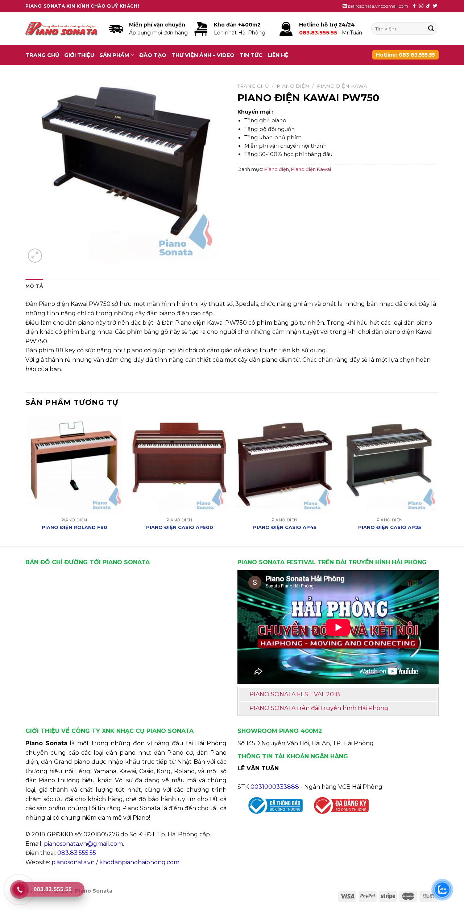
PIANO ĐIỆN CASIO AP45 (284, 527)
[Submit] (431, 28)
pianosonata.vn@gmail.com (83, 843)
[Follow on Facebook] (414, 6)
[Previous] (25, 480)
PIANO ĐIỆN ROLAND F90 (74, 527)
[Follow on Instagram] (421, 6)
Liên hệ (278, 55)
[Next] (438, 480)
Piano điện (293, 86)
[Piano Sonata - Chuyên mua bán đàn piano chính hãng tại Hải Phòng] (61, 29)
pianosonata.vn (73, 862)
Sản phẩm (114, 55)
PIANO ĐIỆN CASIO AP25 (389, 527)
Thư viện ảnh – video (203, 55)
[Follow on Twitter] (435, 6)
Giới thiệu (79, 55)
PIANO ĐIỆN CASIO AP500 (179, 527)
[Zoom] (35, 256)
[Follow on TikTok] (428, 6)
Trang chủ (42, 55)
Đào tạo (152, 55)
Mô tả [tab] (34, 286)
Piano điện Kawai (343, 86)
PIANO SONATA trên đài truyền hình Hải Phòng (318, 708)
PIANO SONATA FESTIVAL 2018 (294, 694)
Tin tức (251, 55)
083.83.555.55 (76, 852)
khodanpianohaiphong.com (139, 862)
